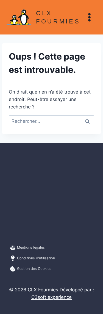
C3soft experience (51, 297)
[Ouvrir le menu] (89, 17)
